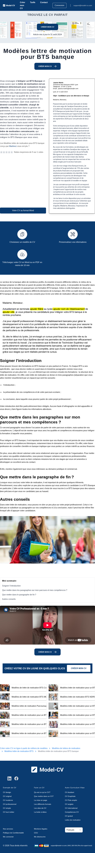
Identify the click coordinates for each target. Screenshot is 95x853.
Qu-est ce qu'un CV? (42, 792)
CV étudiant (69, 792)
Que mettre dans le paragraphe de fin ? (19, 595)
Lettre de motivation (73, 820)
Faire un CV (39, 788)
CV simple (7, 808)
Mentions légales (40, 829)
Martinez (13, 146)
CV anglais (69, 804)
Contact (44, 2)
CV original (7, 796)
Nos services (8, 829)
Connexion (59, 5)
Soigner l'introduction (11, 586)
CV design (7, 792)
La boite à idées (40, 812)
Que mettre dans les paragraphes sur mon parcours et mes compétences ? (34, 590)
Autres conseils (9, 599)
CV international (71, 808)
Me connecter (8, 837)
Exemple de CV (9, 788)
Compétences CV (72, 812)
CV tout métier (8, 812)
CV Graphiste (70, 796)
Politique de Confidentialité (13, 833)
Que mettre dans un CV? (44, 796)
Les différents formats (42, 804)
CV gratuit (69, 816)
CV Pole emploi (71, 800)
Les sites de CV (40, 808)
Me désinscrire (40, 837)
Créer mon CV (22, 5)
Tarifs (32, 2)
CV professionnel (9, 804)
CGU (36, 833)
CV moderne (8, 800)
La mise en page (40, 800)
